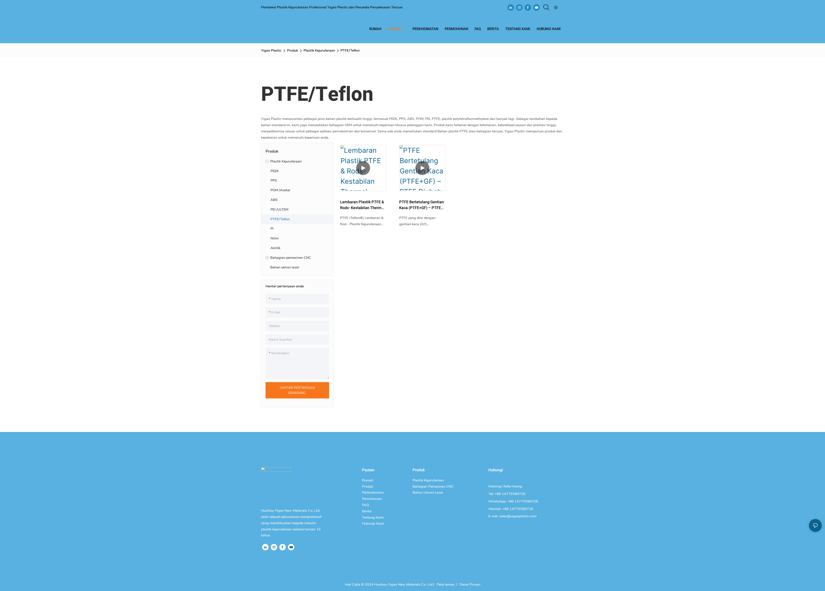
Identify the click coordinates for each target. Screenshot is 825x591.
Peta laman (445, 584)
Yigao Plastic (271, 50)
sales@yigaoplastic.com (518, 516)
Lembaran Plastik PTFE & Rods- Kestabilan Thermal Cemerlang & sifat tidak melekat (362, 205)
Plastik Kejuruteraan (319, 50)
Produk (292, 50)
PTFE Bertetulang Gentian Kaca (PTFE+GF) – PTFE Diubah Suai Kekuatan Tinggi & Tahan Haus (421, 205)
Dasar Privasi (470, 584)
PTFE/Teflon (350, 50)
